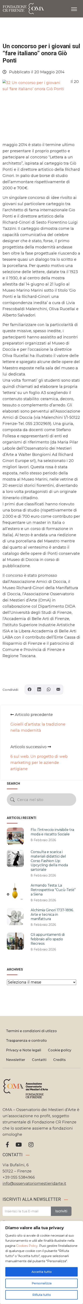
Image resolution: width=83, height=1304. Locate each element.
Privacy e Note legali (23, 1050)
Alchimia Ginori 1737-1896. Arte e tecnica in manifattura (52, 914)
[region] (41, 1262)
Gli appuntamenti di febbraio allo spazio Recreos (48, 939)
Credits (59, 1060)
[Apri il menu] (74, 8)
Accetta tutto (41, 1272)
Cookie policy (59, 1050)
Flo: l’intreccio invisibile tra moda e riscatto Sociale (52, 832)
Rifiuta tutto (41, 1295)
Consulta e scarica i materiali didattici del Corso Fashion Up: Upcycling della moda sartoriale (49, 861)
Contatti (39, 1060)
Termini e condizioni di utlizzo (31, 1031)
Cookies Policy (27, 1246)
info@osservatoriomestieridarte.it (34, 1183)
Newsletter (15, 1060)
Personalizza (42, 1283)
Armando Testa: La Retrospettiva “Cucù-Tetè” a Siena (53, 889)
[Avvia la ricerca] (12, 800)
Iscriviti (61, 1211)
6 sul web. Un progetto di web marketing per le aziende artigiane (39, 762)
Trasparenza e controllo (26, 1041)
